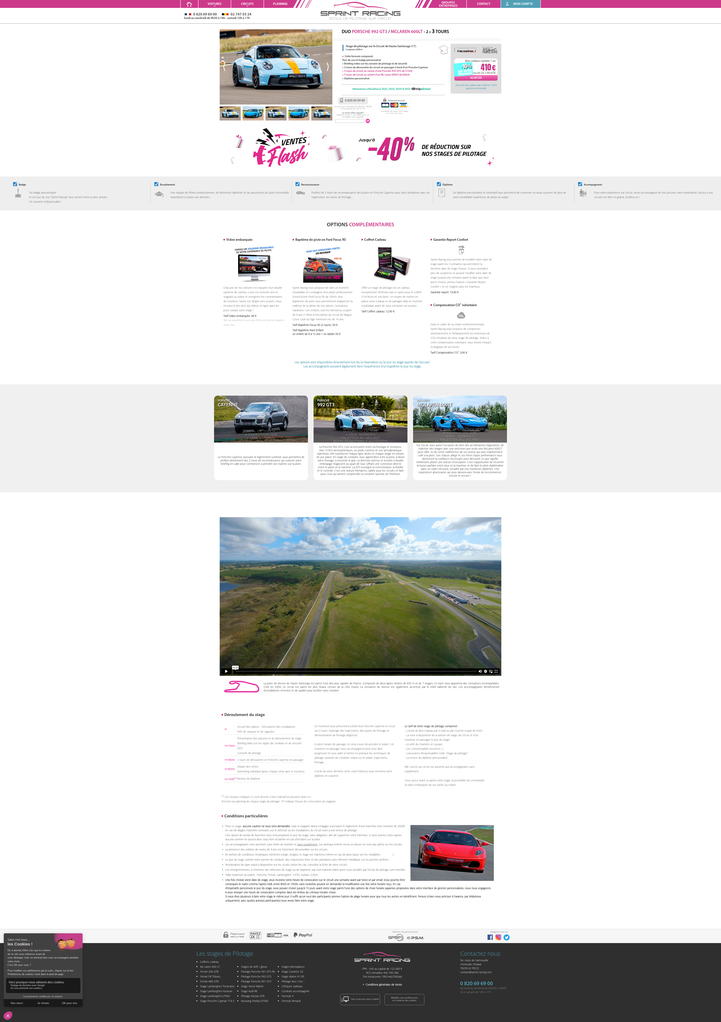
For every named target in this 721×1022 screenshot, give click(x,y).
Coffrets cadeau (209, 962)
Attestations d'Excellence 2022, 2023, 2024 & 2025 (381, 89)
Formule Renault (291, 1001)
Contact (483, 4)
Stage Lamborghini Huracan (216, 991)
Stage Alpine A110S (293, 976)
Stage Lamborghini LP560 (215, 996)
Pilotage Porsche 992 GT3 (256, 976)
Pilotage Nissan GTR (252, 996)
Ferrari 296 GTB (209, 971)
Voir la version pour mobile (365, 999)
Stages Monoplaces (293, 966)
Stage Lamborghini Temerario (217, 986)
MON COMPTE (523, 4)
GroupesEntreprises (448, 4)
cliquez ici (387, 854)
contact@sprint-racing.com (476, 972)
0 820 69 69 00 (476, 983)
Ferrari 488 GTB (209, 981)
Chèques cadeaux (292, 986)
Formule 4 (287, 996)
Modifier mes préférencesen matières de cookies (404, 999)
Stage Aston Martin (252, 986)
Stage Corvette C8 (292, 971)
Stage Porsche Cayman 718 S (217, 1001)
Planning (280, 4)
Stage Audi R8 (249, 991)
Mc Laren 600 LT (210, 966)
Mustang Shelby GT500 (254, 1001)
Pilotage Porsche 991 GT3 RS (258, 971)
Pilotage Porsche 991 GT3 (256, 981)
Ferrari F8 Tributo (210, 976)
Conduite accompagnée (295, 991)
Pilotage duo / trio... (293, 981)
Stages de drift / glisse (254, 966)
